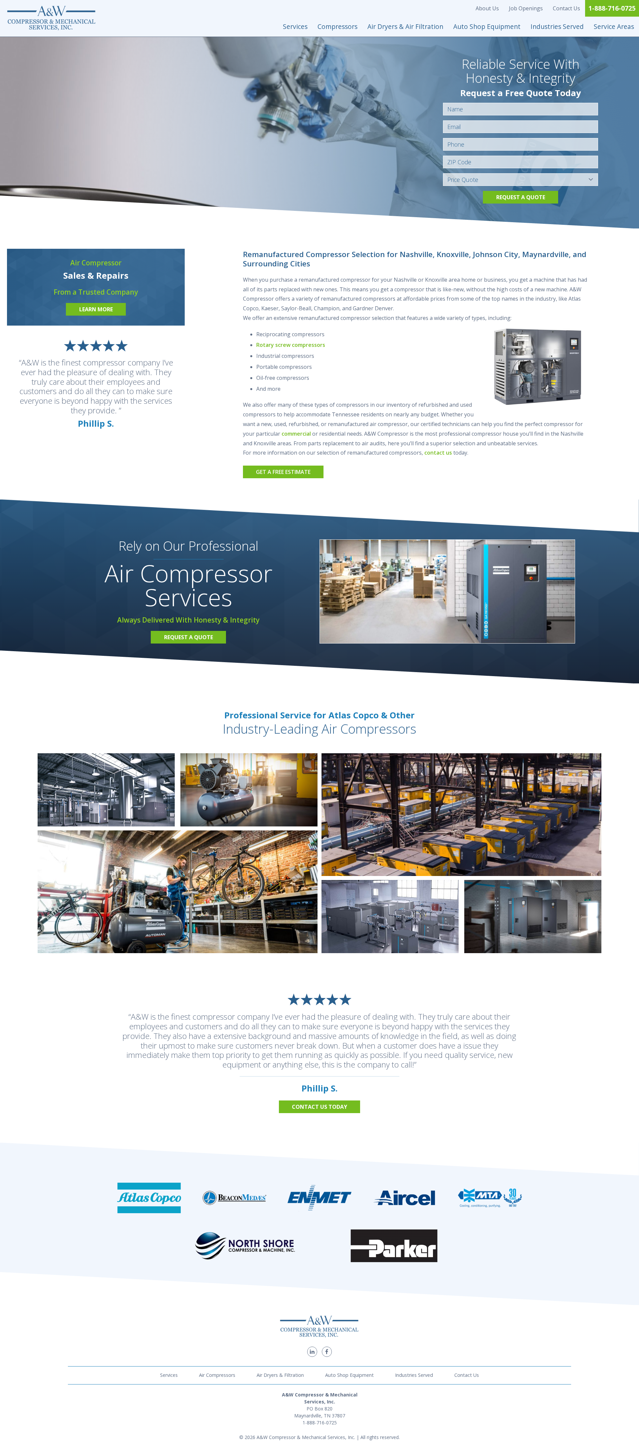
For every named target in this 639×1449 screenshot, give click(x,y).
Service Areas (614, 26)
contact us (438, 452)
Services (295, 26)
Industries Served (557, 26)
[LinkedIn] (312, 1352)
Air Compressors (217, 1375)
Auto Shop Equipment (487, 26)
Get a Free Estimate (283, 472)
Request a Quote (520, 197)
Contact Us (566, 8)
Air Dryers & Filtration (280, 1375)
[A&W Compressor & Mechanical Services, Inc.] (52, 18)
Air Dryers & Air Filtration (405, 26)
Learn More (96, 309)
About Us (487, 8)
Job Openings (526, 8)
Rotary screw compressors (290, 345)
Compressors (337, 26)
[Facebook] (327, 1352)
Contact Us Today (319, 1106)
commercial (296, 433)
